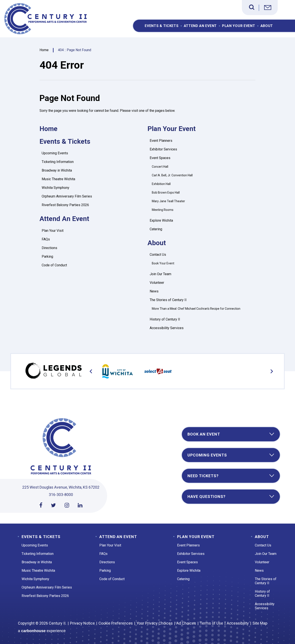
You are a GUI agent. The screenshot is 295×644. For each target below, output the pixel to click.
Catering (156, 229)
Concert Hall (160, 166)
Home (44, 50)
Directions (49, 248)
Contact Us (158, 255)
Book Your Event (163, 263)
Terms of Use (211, 623)
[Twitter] (53, 505)
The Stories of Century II (168, 300)
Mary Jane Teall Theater (168, 201)
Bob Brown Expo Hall (166, 192)
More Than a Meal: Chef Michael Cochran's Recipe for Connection (196, 308)
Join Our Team (160, 274)
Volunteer (157, 283)
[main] (147, 201)
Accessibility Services (167, 328)
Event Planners (161, 141)
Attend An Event (200, 26)
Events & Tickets (161, 26)
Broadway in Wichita (57, 170)
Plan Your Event (238, 26)
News (154, 291)
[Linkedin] (80, 505)
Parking (47, 256)
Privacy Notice (82, 623)
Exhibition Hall (161, 184)
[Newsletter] (267, 8)
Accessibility (238, 623)
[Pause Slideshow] (267, 365)
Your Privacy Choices (154, 623)
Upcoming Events (55, 153)
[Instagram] (67, 505)
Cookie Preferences (115, 623)
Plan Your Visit (52, 231)
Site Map (259, 623)
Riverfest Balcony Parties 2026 (65, 205)
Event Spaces (160, 158)
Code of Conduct (54, 265)
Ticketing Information (58, 162)
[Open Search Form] (251, 7)
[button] (90, 371)
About (266, 26)
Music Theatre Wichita (58, 179)
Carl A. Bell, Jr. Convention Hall (172, 175)
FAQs (46, 239)
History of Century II (165, 319)
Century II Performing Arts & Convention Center (46, 18)
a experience (42, 631)
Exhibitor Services (163, 149)
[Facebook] (40, 505)
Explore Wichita (161, 220)
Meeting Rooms (162, 210)
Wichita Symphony (55, 188)
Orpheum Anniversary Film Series (67, 196)
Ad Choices (186, 623)
